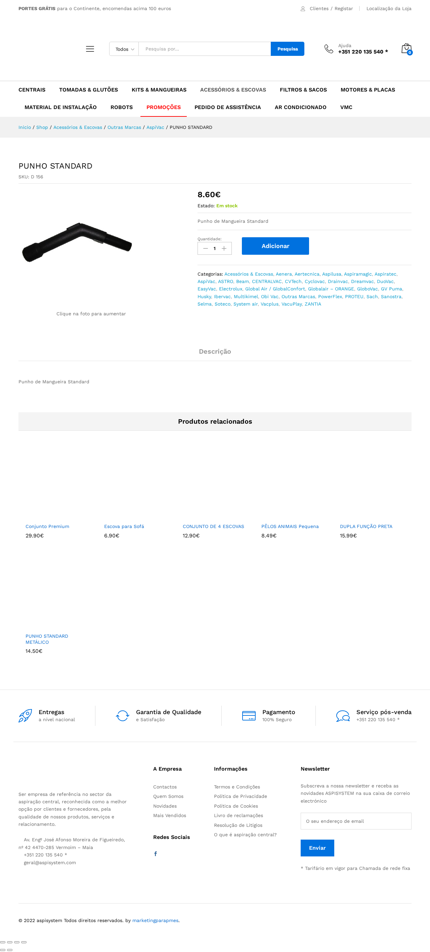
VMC (346, 107)
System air (245, 304)
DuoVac (385, 281)
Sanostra (391, 296)
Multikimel (246, 296)
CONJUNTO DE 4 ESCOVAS (213, 526)
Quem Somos (168, 796)
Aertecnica (307, 274)
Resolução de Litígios (238, 825)
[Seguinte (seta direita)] (9, 950)
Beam (242, 281)
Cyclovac (315, 281)
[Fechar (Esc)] (2, 942)
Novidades (165, 806)
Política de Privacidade (240, 796)
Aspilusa (331, 274)
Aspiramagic (358, 274)
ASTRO (225, 281)
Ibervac (222, 296)
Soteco (222, 304)
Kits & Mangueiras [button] (159, 90)
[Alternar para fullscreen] (16, 942)
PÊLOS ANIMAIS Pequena (290, 526)
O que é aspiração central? (245, 834)
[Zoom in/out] (24, 942)
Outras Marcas (298, 296)
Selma (205, 304)
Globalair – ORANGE (331, 288)
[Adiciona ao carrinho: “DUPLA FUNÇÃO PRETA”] (361, 515)
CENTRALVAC (267, 281)
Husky (204, 296)
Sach (372, 296)
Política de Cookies (236, 806)
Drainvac (338, 281)
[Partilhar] (9, 942)
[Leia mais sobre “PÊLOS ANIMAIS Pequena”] (283, 515)
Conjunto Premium (47, 526)
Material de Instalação (61, 107)
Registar (344, 8)
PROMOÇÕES (163, 107)
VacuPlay (292, 304)
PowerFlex (330, 296)
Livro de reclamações (238, 815)
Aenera (284, 274)
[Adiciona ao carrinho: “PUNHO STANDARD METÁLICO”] (47, 625)
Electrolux (230, 288)
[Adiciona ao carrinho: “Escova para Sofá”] (125, 515)
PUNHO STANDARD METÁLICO (47, 639)
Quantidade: (210, 239)
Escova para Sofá (124, 526)
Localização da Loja (389, 8)
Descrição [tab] (215, 351)
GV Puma (391, 288)
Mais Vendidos (169, 815)
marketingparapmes (155, 920)
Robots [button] (122, 107)
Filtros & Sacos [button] (303, 90)
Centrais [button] (31, 90)
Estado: (206, 205)
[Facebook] (155, 854)
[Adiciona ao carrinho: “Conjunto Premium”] (47, 515)
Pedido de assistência (228, 107)
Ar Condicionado (301, 107)
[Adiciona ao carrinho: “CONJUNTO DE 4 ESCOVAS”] (204, 515)
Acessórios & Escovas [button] (233, 90)
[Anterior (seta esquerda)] (2, 950)
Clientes (319, 8)
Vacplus (269, 304)
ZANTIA (313, 304)
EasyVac (207, 288)
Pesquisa (287, 48)
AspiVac (206, 281)
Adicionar (276, 245)
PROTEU (354, 296)
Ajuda (344, 45)
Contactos (165, 786)
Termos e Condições (237, 786)
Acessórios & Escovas (248, 274)
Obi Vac (269, 296)
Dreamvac (362, 281)
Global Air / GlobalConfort (275, 288)
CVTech (293, 281)
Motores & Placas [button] (368, 90)
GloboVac (367, 288)
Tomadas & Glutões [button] (88, 90)
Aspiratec (385, 274)
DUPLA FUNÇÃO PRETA (366, 526)
